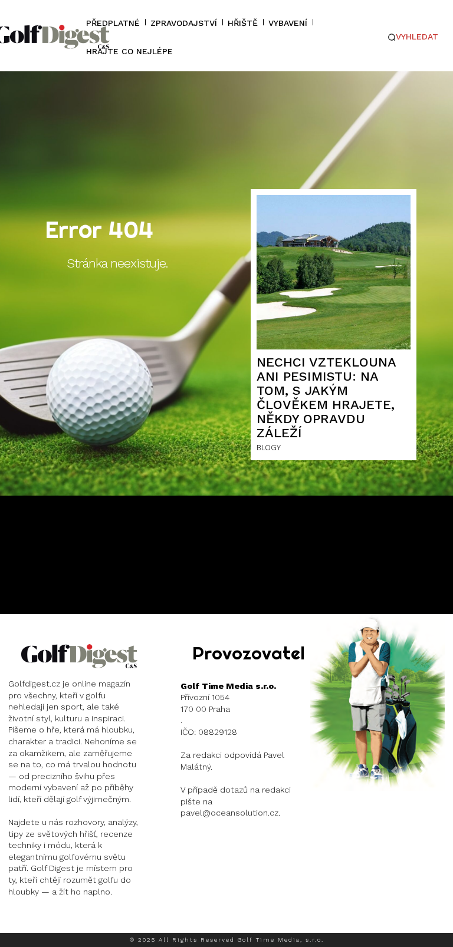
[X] (88, 921)
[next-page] (432, 776)
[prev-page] (403, 776)
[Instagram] (17, 921)
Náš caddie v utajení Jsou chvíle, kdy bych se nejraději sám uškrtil (377, 693)
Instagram (51, 920)
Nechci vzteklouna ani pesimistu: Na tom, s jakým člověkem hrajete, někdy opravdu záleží (326, 398)
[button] (413, 37)
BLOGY (269, 447)
